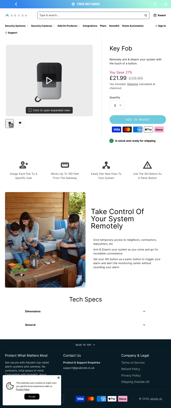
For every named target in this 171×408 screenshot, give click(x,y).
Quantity (115, 97)
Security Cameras (41, 25)
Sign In (162, 25)
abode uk (156, 398)
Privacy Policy (131, 375)
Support (12, 32)
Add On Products (67, 25)
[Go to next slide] (155, 4)
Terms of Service (133, 362)
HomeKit (114, 25)
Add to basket (138, 119)
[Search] (145, 15)
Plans (103, 25)
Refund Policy (130, 369)
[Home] (16, 15)
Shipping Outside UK (135, 381)
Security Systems (15, 25)
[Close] (58, 377)
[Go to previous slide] (16, 4)
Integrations (90, 25)
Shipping (132, 84)
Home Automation (133, 25)
